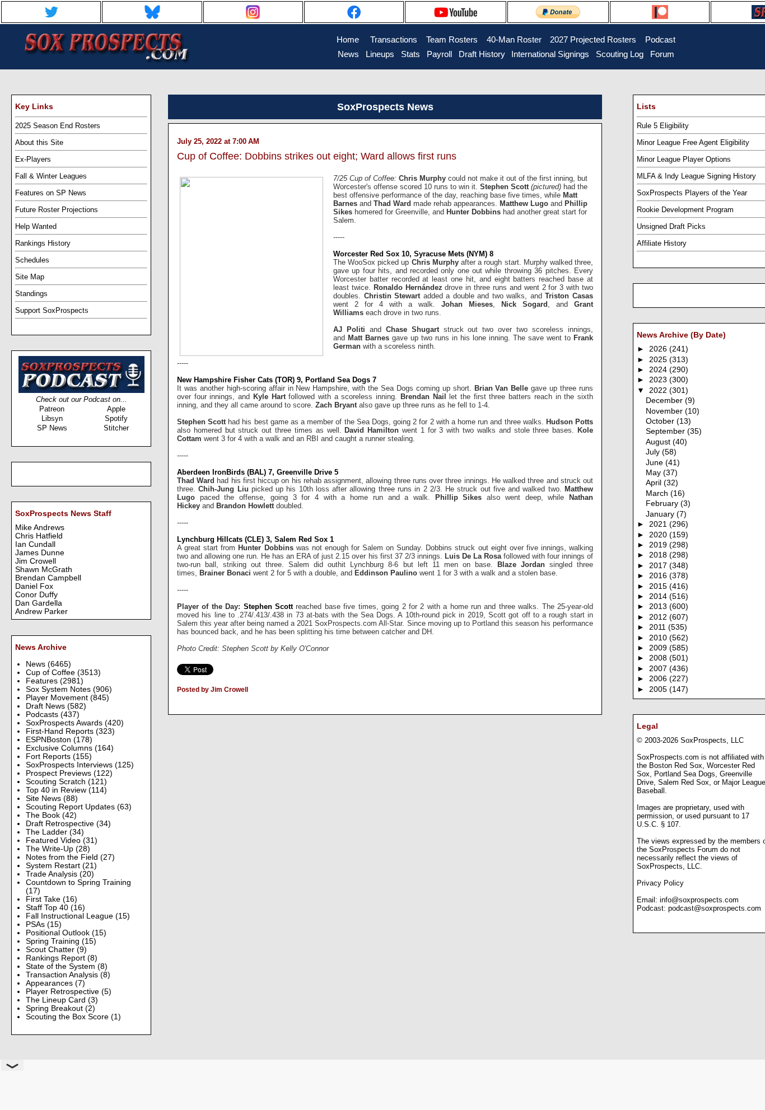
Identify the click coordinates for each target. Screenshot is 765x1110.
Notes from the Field (63, 857)
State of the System (61, 966)
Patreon (51, 409)
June (655, 462)
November (665, 411)
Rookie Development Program (685, 209)
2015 (659, 586)
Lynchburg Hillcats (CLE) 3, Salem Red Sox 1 (255, 539)
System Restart (54, 865)
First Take (44, 899)
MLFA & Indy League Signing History (696, 176)
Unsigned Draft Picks (671, 226)
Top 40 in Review (57, 790)
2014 (659, 596)
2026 (659, 349)
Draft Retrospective (61, 823)
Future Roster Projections (56, 209)
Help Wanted (36, 226)
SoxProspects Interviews (70, 765)
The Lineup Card (57, 1000)
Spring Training (54, 941)
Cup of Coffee (51, 672)
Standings (31, 293)
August (659, 442)
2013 (659, 606)
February (663, 503)
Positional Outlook (59, 933)
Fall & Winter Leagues (51, 176)
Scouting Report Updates (71, 807)
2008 (659, 658)
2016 (659, 576)
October (661, 421)
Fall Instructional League (70, 916)
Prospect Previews (60, 773)
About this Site (39, 142)
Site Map (29, 277)
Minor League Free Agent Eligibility (693, 142)
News (37, 664)
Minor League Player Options (684, 159)
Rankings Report (56, 958)
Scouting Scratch (57, 782)
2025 (659, 359)
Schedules (32, 260)
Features (43, 681)
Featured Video (54, 840)
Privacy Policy (660, 883)
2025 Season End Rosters (57, 125)
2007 (659, 668)
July (654, 452)
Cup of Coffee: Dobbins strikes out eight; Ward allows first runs (316, 156)
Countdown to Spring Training (78, 882)
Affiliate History (662, 243)
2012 (659, 617)
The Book (44, 815)
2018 (659, 555)
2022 (659, 390)
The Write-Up (51, 849)
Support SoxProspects (51, 310)
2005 (659, 689)
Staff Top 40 (48, 907)
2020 (659, 535)
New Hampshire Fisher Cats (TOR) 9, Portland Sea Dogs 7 (276, 380)
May (654, 473)
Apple (116, 409)
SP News (52, 428)
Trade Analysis (53, 874)
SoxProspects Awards (65, 723)
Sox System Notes (59, 689)
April (655, 483)
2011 (658, 627)
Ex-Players (33, 159)
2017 (659, 565)
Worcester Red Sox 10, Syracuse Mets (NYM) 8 (413, 254)
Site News (44, 798)
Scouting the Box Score (68, 1017)
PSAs (36, 924)
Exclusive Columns (60, 748)
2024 (659, 370)
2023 (659, 380)
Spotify (116, 418)
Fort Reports (49, 756)
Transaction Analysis (63, 975)
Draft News (46, 706)
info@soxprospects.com (699, 900)
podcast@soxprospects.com (714, 908)
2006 (659, 679)
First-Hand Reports (61, 731)
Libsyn (52, 418)
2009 (659, 648)
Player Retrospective (63, 991)
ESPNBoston (49, 740)
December (665, 400)
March (658, 493)
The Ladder (47, 832)
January (661, 514)
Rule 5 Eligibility (663, 125)
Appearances (50, 983)
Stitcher (116, 428)
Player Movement (58, 698)
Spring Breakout (55, 1008)
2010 (659, 638)
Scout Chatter (51, 949)
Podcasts (43, 714)
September (666, 431)
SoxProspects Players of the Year (692, 193)
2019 (659, 545)
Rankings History (43, 243)
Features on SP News (50, 193)
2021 (659, 524)
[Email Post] (178, 704)
